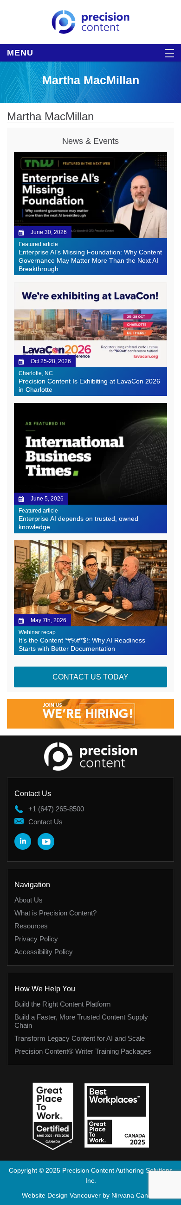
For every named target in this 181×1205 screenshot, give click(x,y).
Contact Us (45, 822)
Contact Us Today (90, 677)
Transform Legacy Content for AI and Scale (79, 1038)
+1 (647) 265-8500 (56, 809)
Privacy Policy (36, 939)
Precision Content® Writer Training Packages (82, 1051)
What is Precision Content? (55, 913)
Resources (31, 926)
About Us (28, 900)
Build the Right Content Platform (62, 1004)
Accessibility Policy (43, 952)
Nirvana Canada (135, 1195)
